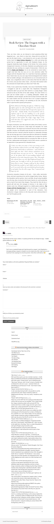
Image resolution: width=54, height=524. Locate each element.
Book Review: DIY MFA (12, 200)
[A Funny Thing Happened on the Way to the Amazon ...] (48, 222)
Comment (5, 290)
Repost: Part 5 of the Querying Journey (21, 408)
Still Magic (14, 366)
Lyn (6, 233)
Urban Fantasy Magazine (24, 60)
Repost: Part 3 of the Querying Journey (21, 460)
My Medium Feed (28, 371)
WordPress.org (15, 341)
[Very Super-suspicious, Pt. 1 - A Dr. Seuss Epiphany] (6, 222)
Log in (13, 332)
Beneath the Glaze (16, 363)
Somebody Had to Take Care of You (20, 351)
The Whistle (14, 359)
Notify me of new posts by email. (11, 318)
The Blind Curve (15, 352)
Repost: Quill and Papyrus (18, 397)
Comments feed (15, 338)
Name (4, 264)
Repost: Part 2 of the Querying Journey (21, 492)
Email (4, 271)
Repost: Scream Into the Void (19, 389)
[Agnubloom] (27, 6)
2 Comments (27, 217)
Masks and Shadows (18, 70)
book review (7, 213)
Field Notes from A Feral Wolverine (28, 347)
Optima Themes (14, 521)
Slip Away (14, 375)
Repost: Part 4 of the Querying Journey (21, 432)
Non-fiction (27, 39)
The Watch (14, 356)
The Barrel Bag (15, 358)
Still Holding (14, 365)
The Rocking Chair (16, 361)
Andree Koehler (31, 49)
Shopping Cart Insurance (17, 354)
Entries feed (14, 335)
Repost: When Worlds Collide (19, 418)
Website (5, 278)
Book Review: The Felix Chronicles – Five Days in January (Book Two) (26, 202)
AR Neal (11, 244)
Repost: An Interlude (16, 443)
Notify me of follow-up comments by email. (13, 313)
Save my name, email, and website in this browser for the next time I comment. (22, 287)
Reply (50, 241)
